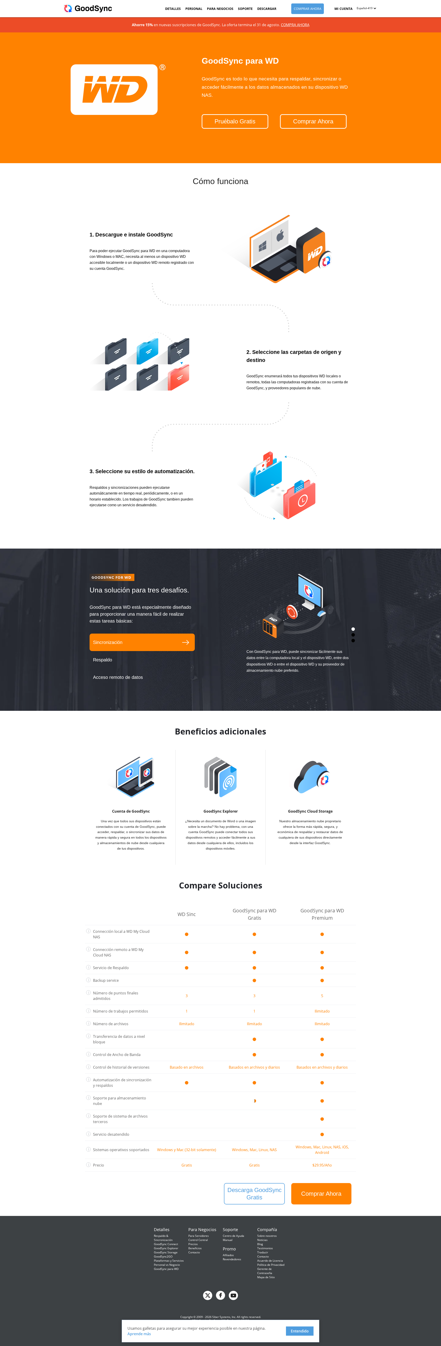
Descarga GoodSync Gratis (254, 1194)
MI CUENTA (343, 8)
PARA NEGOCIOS (220, 8)
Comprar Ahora (313, 121)
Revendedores (232, 1259)
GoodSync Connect (166, 1244)
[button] (366, 8)
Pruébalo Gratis (235, 121)
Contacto (194, 1252)
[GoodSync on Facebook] (220, 1295)
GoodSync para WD (166, 1269)
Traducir (262, 1252)
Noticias (262, 1240)
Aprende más (139, 1333)
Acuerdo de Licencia (270, 1261)
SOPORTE (245, 8)
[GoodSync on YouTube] (233, 1295)
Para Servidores (198, 1236)
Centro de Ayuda (233, 1236)
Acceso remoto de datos (118, 677)
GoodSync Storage (166, 1252)
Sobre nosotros (267, 1236)
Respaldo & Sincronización (163, 1238)
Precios (193, 1244)
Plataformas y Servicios (169, 1261)
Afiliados (228, 1255)
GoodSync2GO (163, 1256)
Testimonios (265, 1248)
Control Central (198, 1240)
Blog (260, 1244)
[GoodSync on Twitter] (207, 1295)
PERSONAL (193, 8)
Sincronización (107, 642)
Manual (227, 1240)
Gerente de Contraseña (264, 1271)
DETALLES (173, 8)
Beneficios (195, 1248)
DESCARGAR (266, 8)
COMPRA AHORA (295, 24)
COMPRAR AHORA (307, 8)
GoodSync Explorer (166, 1248)
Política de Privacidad (270, 1265)
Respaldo (102, 659)
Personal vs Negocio (167, 1265)
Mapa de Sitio (266, 1277)
